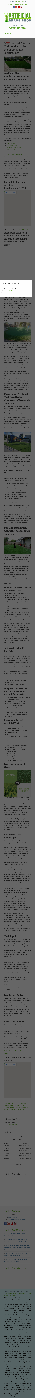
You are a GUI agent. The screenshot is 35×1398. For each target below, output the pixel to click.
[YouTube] (21, 7)
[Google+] (16, 7)
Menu (9, 33)
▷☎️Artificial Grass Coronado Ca (17, 16)
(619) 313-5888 (20, 1)
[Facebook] (14, 7)
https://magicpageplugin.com (16, 290)
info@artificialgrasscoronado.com (17, 4)
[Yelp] (19, 7)
